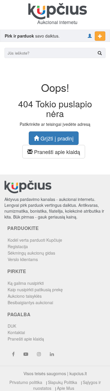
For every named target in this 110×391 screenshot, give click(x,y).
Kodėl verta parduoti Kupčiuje (35, 240)
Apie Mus (65, 388)
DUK (12, 326)
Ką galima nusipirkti (26, 283)
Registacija (18, 246)
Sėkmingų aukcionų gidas (31, 253)
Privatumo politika (25, 382)
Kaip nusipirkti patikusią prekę (35, 289)
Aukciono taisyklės (25, 296)
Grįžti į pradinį (56, 138)
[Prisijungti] (90, 36)
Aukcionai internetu (57, 22)
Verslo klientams (23, 259)
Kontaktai (16, 332)
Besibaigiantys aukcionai (30, 302)
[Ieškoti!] (100, 53)
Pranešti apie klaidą (56, 151)
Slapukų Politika (62, 382)
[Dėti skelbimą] (100, 36)
